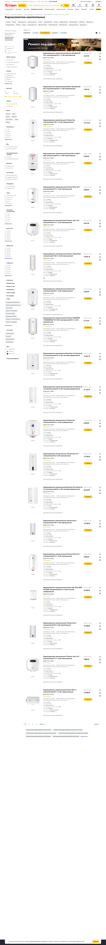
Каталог (23, 5)
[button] (29, 1)
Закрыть (96, 941)
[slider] (5, 96)
